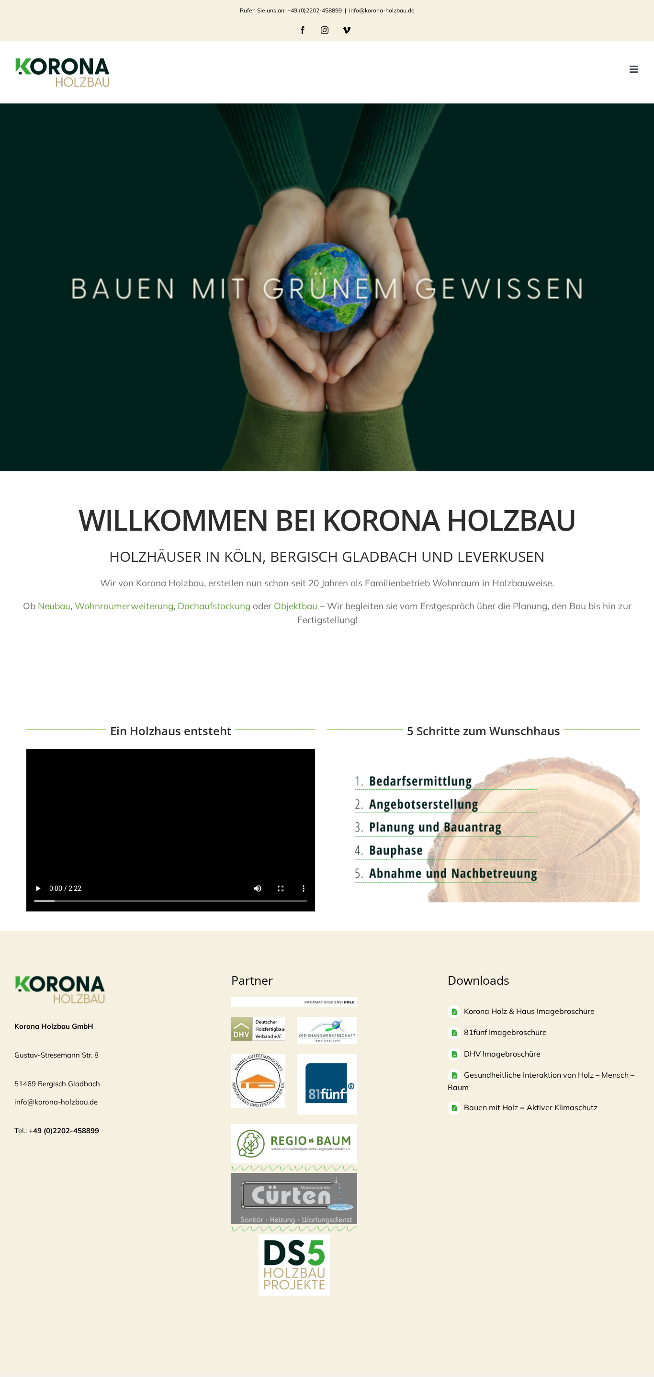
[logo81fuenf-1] (327, 1058)
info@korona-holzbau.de (382, 10)
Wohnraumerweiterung (124, 606)
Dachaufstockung (214, 606)
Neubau (54, 606)
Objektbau (295, 606)
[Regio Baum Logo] (294, 1129)
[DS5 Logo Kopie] (294, 1244)
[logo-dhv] (258, 1021)
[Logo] (258, 1058)
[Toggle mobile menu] (635, 69)
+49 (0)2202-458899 (64, 1130)
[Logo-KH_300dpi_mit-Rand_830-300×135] (327, 1021)
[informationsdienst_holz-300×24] (294, 1002)
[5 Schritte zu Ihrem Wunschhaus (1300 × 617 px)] (483, 758)
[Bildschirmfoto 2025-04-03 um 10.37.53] (294, 1178)
